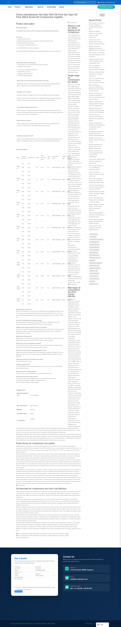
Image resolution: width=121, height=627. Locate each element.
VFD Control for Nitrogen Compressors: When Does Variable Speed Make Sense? (96, 180)
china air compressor (94, 250)
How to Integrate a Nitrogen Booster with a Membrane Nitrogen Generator (96, 221)
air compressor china (94, 242)
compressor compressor (95, 268)
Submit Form (18, 591)
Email (15, 570)
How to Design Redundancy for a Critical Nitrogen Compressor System (96, 167)
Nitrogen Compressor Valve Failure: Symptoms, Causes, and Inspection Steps (96, 61)
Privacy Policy (89, 623)
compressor (92, 260)
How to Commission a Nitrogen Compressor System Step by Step (96, 174)
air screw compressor (94, 247)
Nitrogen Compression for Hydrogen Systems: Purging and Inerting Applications (96, 103)
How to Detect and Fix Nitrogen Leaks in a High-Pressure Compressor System (97, 41)
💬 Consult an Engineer (106, 7)
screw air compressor (94, 273)
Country (37, 573)
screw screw (92, 281)
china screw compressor (95, 257)
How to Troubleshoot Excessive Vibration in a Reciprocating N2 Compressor (97, 67)
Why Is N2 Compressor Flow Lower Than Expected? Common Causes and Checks (96, 80)
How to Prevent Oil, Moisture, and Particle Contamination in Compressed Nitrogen (96, 187)
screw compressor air (94, 278)
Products (18, 7)
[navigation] (102, 624)
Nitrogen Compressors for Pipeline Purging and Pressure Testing (97, 140)
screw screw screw (94, 283)
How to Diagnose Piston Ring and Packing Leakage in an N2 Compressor (97, 54)
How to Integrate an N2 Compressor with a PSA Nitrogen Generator (95, 227)
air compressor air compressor (96, 239)
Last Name (38, 567)
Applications (29, 7)
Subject (16, 573)
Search (102, 15)
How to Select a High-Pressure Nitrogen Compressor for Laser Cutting (97, 161)
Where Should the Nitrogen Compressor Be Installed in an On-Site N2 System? (97, 214)
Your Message (18, 577)
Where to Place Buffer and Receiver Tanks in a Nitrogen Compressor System (96, 200)
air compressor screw (94, 244)
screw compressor (94, 276)
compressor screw (94, 270)
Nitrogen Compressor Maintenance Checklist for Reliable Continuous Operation (97, 48)
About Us (40, 7)
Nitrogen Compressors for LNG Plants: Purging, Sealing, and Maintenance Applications (96, 110)
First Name (17, 567)
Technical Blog (51, 7)
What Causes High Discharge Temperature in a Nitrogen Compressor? (96, 74)
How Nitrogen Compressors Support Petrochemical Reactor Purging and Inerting (96, 133)
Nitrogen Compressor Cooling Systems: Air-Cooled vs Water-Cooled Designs (97, 193)
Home (9, 7)
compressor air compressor (96, 263)
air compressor (93, 236)
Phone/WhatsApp (40, 570)
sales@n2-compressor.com (78, 579)
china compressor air (94, 255)
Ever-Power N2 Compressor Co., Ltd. (25, 623)
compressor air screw (94, 265)
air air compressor (94, 234)
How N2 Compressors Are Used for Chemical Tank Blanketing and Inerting (95, 146)
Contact (61, 7)
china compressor (94, 252)
